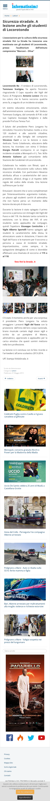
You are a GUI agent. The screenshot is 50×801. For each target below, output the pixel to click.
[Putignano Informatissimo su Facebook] (9, 739)
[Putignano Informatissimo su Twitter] (30, 739)
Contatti (7, 775)
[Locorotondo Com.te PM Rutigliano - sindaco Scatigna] (25, 76)
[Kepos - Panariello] (25, 693)
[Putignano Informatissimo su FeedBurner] (19, 739)
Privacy (7, 754)
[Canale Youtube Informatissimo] (41, 739)
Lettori (14, 371)
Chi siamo (8, 771)
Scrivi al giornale (10, 767)
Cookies (7, 758)
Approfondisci (25, 797)
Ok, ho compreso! (25, 792)
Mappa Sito (8, 763)
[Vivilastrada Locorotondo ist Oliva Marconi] (25, 61)
